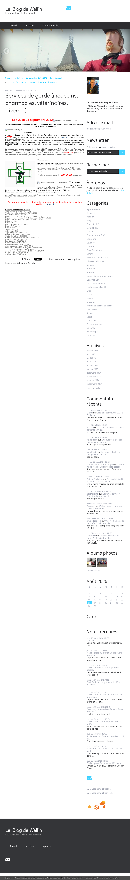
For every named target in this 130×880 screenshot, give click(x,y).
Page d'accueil (56, 78)
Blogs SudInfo (93, 224)
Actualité (91, 213)
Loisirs (90, 294)
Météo (90, 298)
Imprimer (76, 259)
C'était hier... (92, 228)
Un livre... (91, 328)
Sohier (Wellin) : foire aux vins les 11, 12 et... (105, 737)
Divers (90, 254)
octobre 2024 (93, 380)
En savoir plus (113, 878)
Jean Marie (92, 452)
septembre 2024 (94, 384)
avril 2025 (91, 358)
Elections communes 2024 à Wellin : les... (105, 414)
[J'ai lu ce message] (127, 878)
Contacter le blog (51, 25)
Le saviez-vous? (94, 280)
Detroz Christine (94, 479)
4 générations (93, 209)
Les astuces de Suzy (96, 283)
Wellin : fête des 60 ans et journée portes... (103, 668)
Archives (30, 25)
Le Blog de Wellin (23, 8)
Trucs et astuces (94, 324)
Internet (90, 272)
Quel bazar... (92, 309)
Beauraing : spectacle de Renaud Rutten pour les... (105, 710)
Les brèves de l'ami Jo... (97, 287)
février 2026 (92, 350)
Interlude (91, 268)
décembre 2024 (94, 373)
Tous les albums (93, 570)
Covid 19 (91, 243)
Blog (89, 220)
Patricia (90, 427)
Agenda (90, 217)
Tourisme (91, 320)
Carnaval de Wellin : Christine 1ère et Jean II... (105, 465)
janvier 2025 (92, 369)
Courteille (91, 535)
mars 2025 (91, 362)
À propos (47, 846)
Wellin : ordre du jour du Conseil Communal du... (104, 507)
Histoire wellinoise (95, 261)
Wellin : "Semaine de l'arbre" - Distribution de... (105, 522)
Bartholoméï (93, 493)
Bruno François (94, 520)
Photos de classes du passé (99, 306)
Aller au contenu (9, 2)
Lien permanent (56, 259)
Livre (89, 291)
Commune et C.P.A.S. (96, 235)
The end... (91, 640)
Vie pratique (92, 331)
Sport (89, 317)
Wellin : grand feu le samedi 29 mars (104, 763)
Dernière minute (94, 250)
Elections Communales (97, 257)
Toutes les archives (94, 388)
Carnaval (91, 231)
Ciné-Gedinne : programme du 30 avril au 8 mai (105, 683)
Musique (91, 302)
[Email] (68, 8)
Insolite (90, 265)
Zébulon (91, 335)
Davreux (91, 506)
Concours (91, 239)
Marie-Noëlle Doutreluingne (100, 464)
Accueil (13, 25)
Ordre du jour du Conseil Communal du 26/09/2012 (26, 78)
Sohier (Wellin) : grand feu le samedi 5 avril (104, 749)
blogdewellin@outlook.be (99, 128)
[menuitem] (13, 25)
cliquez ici (64, 137)
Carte (92, 616)
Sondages (91, 313)
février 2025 (92, 365)
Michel (90, 412)
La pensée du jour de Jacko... (100, 276)
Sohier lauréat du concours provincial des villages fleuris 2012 (32, 82)
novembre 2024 (94, 376)
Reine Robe (92, 439)
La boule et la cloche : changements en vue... (105, 428)
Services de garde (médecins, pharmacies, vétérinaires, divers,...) (41, 103)
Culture (90, 246)
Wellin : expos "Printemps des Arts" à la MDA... (105, 722)
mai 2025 (91, 354)
